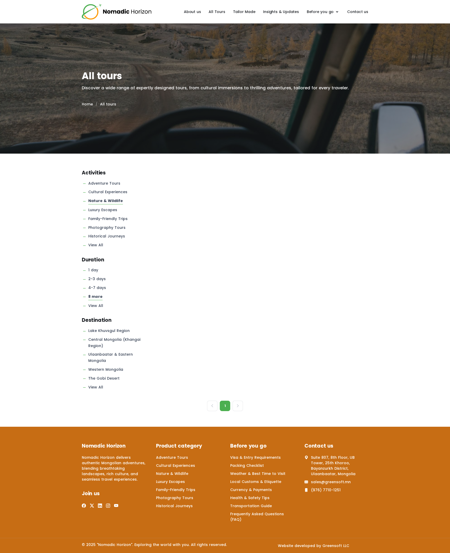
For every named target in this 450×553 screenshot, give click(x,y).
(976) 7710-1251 (326, 490)
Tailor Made (244, 11)
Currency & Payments (251, 489)
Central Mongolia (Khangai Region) (114, 342)
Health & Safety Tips (250, 497)
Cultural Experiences (107, 191)
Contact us (357, 11)
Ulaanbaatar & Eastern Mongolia (110, 357)
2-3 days (97, 278)
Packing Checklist (247, 465)
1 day (93, 270)
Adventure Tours (104, 183)
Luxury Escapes (102, 209)
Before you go (320, 11)
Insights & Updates (281, 11)
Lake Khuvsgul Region (109, 330)
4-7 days (97, 287)
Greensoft (332, 545)
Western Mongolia (105, 369)
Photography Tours (107, 227)
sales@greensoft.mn (331, 482)
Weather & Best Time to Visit (257, 473)
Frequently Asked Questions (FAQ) (257, 516)
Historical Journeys (106, 236)
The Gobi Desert (104, 378)
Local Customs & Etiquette (255, 481)
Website (285, 545)
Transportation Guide (251, 505)
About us (192, 11)
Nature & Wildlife (105, 200)
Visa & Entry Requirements (255, 457)
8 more (95, 296)
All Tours (217, 11)
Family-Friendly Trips (108, 218)
